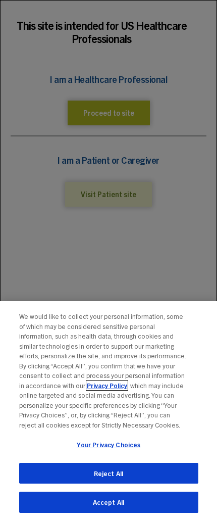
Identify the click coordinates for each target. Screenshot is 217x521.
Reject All (108, 473)
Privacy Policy (107, 385)
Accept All (108, 502)
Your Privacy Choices (109, 444)
